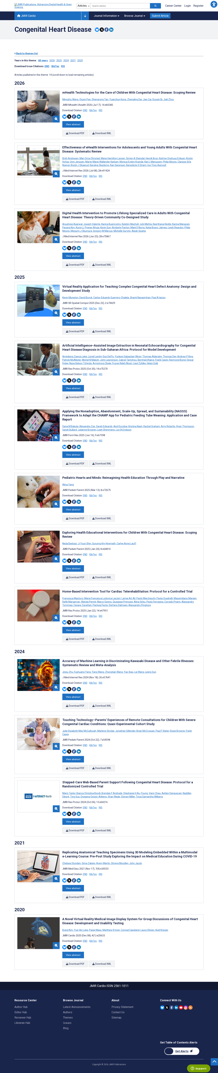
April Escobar (120, 426)
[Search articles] (155, 6)
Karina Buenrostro (111, 224)
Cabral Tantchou (127, 360)
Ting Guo (75, 796)
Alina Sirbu (139, 601)
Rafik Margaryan (71, 601)
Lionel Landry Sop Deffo (101, 356)
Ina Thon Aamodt (156, 165)
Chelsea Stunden (71, 863)
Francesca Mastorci (73, 598)
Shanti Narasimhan (140, 297)
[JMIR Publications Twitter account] (167, 1007)
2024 (66, 60)
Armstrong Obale (102, 363)
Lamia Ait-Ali (128, 598)
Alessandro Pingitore (139, 605)
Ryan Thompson (185, 426)
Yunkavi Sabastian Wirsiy (128, 356)
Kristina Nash (135, 426)
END (47, 66)
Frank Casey (162, 360)
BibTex (55, 66)
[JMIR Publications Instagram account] (186, 1007)
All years (43, 60)
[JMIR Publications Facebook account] (171, 1007)
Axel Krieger (161, 930)
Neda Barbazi (69, 543)
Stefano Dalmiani (118, 605)
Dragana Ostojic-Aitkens (93, 796)
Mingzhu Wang (70, 99)
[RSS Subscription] (190, 1007)
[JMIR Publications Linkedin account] (176, 1007)
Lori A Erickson (123, 429)
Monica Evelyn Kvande (131, 161)
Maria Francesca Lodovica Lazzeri (102, 598)
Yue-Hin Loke (81, 930)
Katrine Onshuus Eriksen (172, 158)
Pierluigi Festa (100, 605)
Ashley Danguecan (171, 793)
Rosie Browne (177, 731)
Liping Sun (150, 672)
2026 (52, 60)
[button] (214, 4)
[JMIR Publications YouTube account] (181, 1007)
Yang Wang (98, 672)
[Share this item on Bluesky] (97, 29)
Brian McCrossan (145, 731)
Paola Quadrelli (164, 598)
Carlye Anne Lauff (126, 543)
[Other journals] (85, 16)
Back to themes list (27, 53)
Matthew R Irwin (111, 930)
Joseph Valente (92, 224)
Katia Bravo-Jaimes (156, 227)
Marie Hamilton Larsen (113, 158)
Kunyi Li (79, 227)
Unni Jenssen (77, 161)
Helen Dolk (152, 363)
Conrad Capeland (130, 930)
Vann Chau (154, 793)
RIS (63, 66)
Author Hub (21, 1007)
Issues (67, 1022)
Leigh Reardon (175, 227)
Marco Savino (104, 601)
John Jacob (135, 863)
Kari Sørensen (118, 165)
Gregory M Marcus (102, 231)
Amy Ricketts (168, 426)
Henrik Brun (152, 158)
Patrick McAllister (71, 360)
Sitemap (116, 1017)
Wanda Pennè (89, 601)
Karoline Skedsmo (99, 165)
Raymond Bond (177, 360)
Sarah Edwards (104, 426)
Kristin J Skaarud (79, 165)
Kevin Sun (105, 227)
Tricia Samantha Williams (149, 796)
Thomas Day (169, 356)
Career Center (173, 5)
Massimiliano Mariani (185, 598)
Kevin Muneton (70, 297)
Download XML (103, 133)
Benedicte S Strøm (136, 165)
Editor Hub (20, 1012)
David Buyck (86, 297)
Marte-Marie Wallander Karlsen (102, 161)
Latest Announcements (76, 1007)
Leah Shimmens (106, 429)
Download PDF (76, 133)
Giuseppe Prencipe (122, 601)
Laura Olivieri (147, 930)
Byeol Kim (67, 930)
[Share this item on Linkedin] (111, 29)
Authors (67, 1012)
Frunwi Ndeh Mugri (122, 363)
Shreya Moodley (120, 863)
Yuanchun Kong (118, 99)
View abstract (73, 124)
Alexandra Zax (87, 426)
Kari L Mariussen (153, 161)
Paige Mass (95, 930)
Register (198, 5)
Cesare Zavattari (82, 605)
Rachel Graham (151, 426)
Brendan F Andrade (112, 793)
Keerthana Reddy (162, 224)
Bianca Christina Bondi (88, 793)
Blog (65, 1028)
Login (187, 5)
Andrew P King (185, 356)
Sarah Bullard (69, 429)
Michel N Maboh (90, 360)
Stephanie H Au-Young (135, 793)
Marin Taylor (69, 793)
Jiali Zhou (168, 99)
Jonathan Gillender (125, 731)
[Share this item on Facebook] (106, 29)
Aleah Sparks (138, 231)
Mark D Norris (137, 227)
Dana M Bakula (70, 426)
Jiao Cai (147, 99)
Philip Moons (169, 161)
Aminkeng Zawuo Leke (75, 356)
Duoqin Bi (157, 99)
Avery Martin (103, 863)
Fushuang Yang (82, 672)
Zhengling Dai (134, 99)
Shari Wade (114, 796)
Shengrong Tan (100, 99)
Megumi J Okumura (81, 231)
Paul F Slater (162, 731)
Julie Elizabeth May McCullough (79, 731)
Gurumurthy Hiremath (104, 543)
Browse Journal (133, 15)
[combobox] (120, 6)
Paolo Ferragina (155, 601)
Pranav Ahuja (92, 227)
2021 (73, 60)
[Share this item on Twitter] (102, 29)
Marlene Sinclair (106, 731)
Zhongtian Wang (114, 672)
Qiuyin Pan (85, 99)
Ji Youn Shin (84, 543)
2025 (59, 60)
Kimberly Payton (120, 227)
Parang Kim (68, 227)
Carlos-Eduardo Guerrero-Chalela (111, 297)
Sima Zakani (88, 863)
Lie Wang (139, 672)
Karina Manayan (181, 224)
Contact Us (118, 1012)
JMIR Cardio (28, 15)
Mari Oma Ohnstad (89, 158)
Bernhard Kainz (146, 360)
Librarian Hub (22, 1022)
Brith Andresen (70, 158)
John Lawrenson (108, 360)
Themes (68, 1017)
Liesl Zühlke (139, 363)
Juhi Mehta (145, 224)
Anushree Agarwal (72, 224)
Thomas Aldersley (152, 356)
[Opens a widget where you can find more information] (198, 1068)
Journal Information (105, 15)
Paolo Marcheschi (146, 598)
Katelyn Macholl (130, 224)
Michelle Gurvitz (122, 231)
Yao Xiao (128, 672)
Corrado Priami (172, 601)
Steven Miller (128, 796)
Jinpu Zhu (68, 672)
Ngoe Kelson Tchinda (80, 363)
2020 (80, 60)
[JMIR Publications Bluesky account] (162, 1007)
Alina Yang (68, 484)
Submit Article (160, 15)
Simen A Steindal (135, 158)
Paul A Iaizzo (158, 297)
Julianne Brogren (87, 429)
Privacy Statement (122, 1007)
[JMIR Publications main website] (43, 6)
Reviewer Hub (22, 1017)
